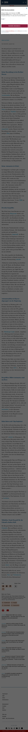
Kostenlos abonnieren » (14, 26)
